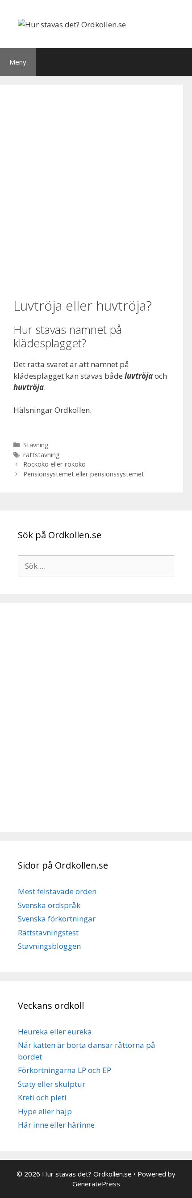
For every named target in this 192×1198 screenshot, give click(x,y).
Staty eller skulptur (51, 1084)
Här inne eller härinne (56, 1125)
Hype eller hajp (45, 1111)
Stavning (36, 445)
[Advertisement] (96, 190)
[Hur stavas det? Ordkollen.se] (72, 23)
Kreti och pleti (42, 1097)
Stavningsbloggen (49, 946)
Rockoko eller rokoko (54, 464)
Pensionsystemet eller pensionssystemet (83, 474)
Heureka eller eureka (55, 1031)
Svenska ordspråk (49, 905)
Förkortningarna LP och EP (64, 1070)
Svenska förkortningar (57, 918)
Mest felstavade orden (57, 891)
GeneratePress (96, 1183)
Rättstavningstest (48, 932)
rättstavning (41, 454)
